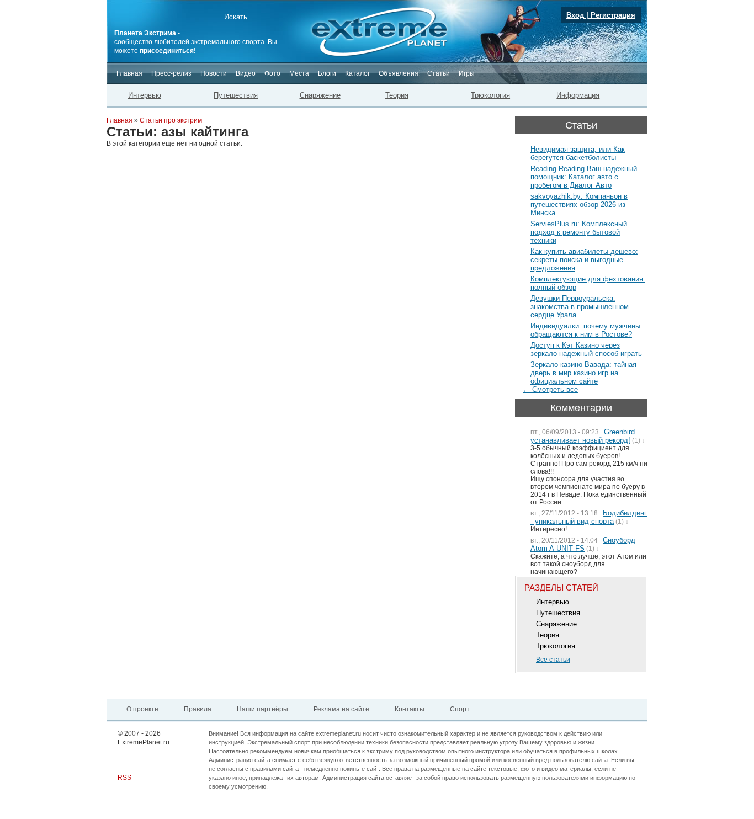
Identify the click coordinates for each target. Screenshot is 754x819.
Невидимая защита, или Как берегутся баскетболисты (577, 153)
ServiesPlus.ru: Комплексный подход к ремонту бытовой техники (578, 232)
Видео (246, 73)
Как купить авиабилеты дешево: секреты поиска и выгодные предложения (584, 259)
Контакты (409, 709)
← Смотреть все (550, 389)
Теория (396, 95)
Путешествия (236, 95)
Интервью (144, 95)
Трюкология (490, 95)
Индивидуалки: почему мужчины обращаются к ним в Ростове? (585, 330)
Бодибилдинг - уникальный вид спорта (588, 517)
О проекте (142, 709)
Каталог (357, 73)
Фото (272, 73)
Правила (197, 709)
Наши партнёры (262, 709)
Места (299, 73)
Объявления (398, 73)
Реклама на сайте (341, 709)
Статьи (438, 73)
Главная (129, 73)
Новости (213, 73)
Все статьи (553, 659)
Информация (577, 95)
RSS (124, 777)
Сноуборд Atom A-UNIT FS (582, 544)
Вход (575, 15)
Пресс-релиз (171, 73)
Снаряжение (320, 95)
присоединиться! (168, 51)
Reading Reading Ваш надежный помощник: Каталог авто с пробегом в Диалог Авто (583, 176)
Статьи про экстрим (171, 120)
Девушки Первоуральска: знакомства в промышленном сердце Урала (579, 306)
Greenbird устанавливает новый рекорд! (582, 436)
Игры (467, 73)
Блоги (327, 73)
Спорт (460, 709)
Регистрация (613, 15)
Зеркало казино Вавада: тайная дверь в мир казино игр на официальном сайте (583, 372)
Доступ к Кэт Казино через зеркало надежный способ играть (586, 349)
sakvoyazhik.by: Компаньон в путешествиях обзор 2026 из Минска (579, 204)
